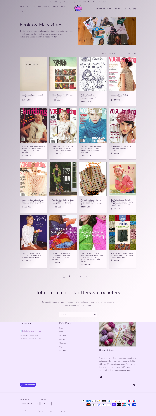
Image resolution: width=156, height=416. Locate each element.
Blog (60, 347)
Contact (62, 339)
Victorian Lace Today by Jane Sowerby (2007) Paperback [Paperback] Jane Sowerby (63, 202)
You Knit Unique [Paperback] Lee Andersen (33, 96)
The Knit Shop (29, 411)
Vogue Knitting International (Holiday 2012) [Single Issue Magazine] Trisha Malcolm (62, 148)
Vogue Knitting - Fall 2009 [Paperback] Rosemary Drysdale (121, 148)
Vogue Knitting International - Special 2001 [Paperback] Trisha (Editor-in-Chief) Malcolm (33, 149)
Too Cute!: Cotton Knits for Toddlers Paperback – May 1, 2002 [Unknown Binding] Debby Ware (122, 203)
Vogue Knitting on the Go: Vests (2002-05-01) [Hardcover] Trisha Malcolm (91, 202)
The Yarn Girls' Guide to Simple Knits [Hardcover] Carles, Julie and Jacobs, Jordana (61, 256)
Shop (61, 332)
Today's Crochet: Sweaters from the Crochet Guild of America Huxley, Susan (31, 255)
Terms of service (72, 411)
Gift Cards (62, 335)
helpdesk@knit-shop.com (32, 331)
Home (61, 328)
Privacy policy (51, 411)
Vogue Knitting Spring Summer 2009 (119, 96)
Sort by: (104, 53)
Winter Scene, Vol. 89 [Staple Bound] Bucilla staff (62, 96)
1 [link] (63, 276)
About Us (62, 343)
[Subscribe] (94, 314)
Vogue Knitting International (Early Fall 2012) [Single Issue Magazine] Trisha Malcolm (33, 202)
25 (86, 276)
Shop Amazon (64, 350)
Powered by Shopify (39, 411)
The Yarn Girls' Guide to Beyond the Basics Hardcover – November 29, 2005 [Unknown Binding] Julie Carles (92, 257)
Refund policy (61, 411)
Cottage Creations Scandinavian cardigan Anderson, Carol (89, 97)
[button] (29, 6)
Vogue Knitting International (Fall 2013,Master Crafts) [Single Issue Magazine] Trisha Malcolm (92, 149)
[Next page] (92, 276)
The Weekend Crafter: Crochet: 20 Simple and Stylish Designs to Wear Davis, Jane (122, 255)
